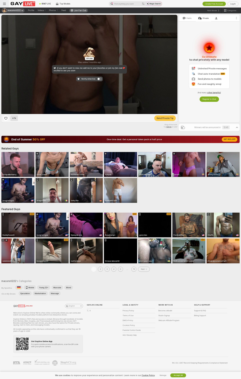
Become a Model (165, 311)
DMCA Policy (128, 320)
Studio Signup (164, 316)
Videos (42, 10)
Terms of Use (128, 316)
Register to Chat (209, 99)
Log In (233, 4)
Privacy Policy (128, 311)
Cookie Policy (148, 375)
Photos (53, 10)
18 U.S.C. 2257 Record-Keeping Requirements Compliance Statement (200, 363)
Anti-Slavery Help (130, 335)
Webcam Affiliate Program (168, 320)
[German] (19, 287)
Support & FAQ (200, 311)
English (72, 306)
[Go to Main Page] (23, 4)
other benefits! (214, 93)
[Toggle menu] (4, 4)
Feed (63, 10)
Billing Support (200, 316)
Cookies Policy (129, 325)
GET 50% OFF (229, 139)
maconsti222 (8, 281)
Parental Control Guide (132, 330)
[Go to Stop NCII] (68, 363)
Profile (31, 10)
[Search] (143, 4)
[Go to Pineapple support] (55, 363)
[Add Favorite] (6, 118)
